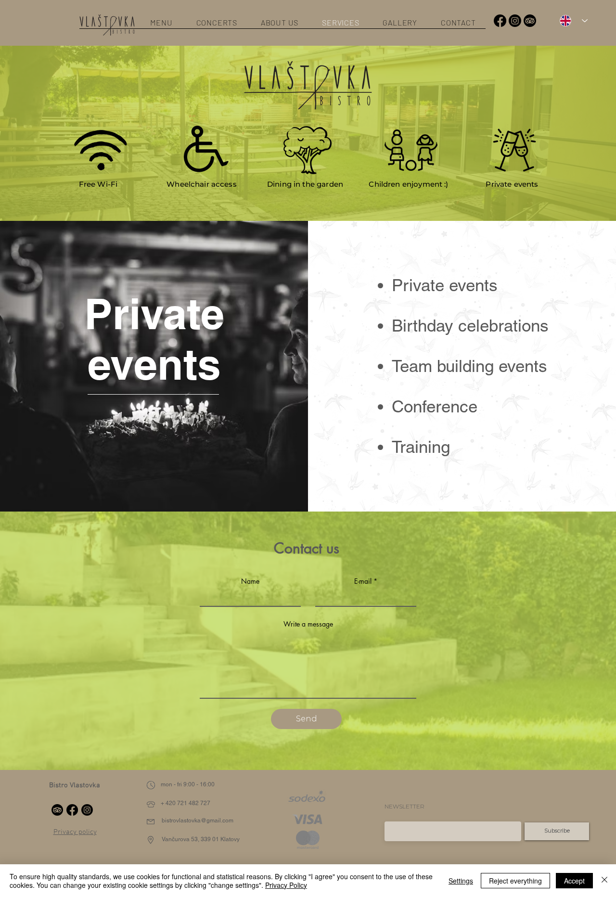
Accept (574, 880)
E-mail (363, 581)
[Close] (604, 880)
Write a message (308, 624)
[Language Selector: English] (570, 20)
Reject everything (515, 880)
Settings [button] (461, 880)
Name (250, 581)
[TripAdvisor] (530, 20)
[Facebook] (500, 20)
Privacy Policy (286, 885)
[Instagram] (515, 20)
